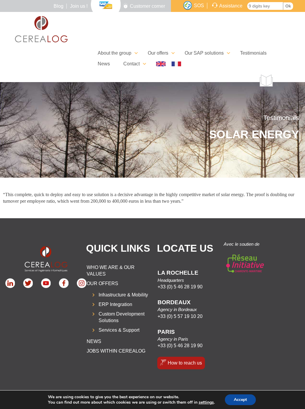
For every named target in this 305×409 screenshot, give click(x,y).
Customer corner (147, 6)
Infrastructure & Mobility (123, 294)
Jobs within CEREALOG (116, 350)
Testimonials (253, 53)
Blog (58, 6)
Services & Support (119, 330)
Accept (240, 399)
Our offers (102, 283)
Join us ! (79, 6)
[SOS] (187, 6)
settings (206, 402)
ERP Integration (115, 304)
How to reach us (185, 362)
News (104, 63)
